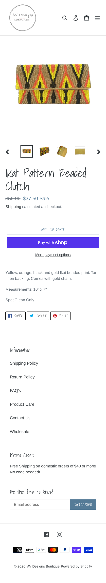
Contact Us (20, 418)
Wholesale (19, 431)
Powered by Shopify (76, 566)
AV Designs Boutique (43, 566)
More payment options (53, 255)
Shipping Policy (24, 363)
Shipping (13, 207)
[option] (26, 151)
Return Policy (22, 377)
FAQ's (15, 390)
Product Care (22, 404)
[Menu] (97, 17)
